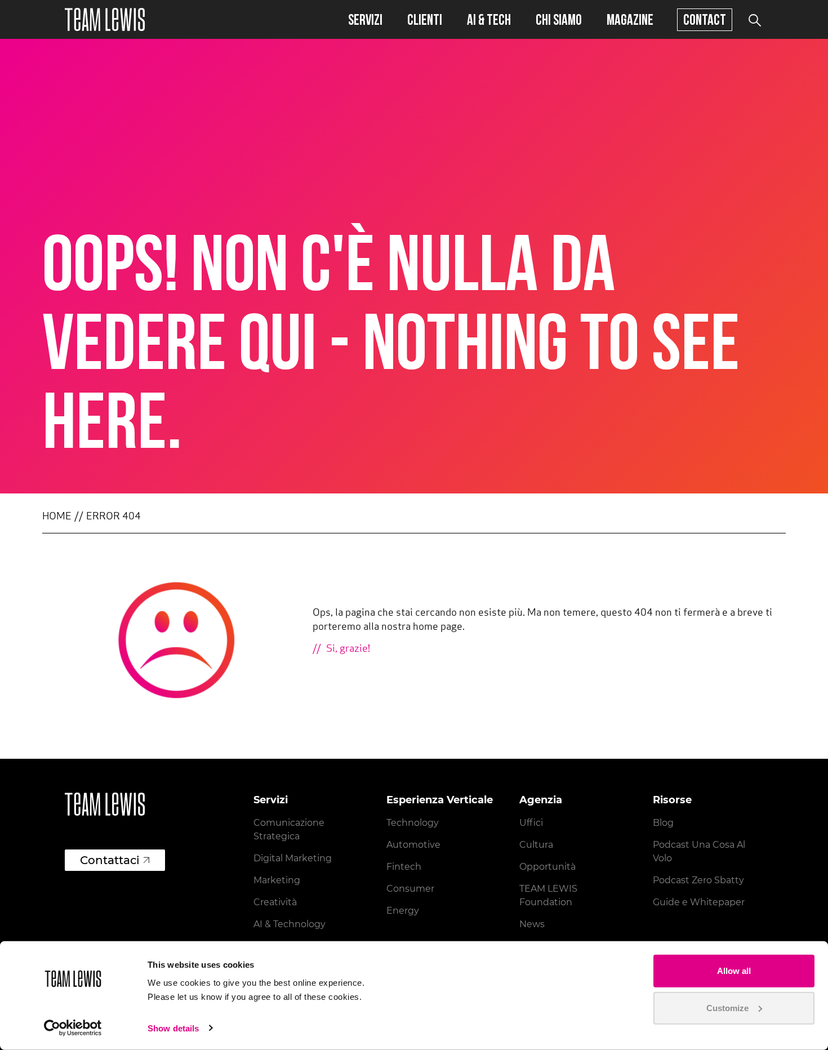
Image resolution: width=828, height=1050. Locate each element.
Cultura (536, 844)
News (532, 924)
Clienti (424, 19)
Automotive (413, 844)
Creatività (275, 902)
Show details (173, 1028)
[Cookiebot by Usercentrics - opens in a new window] (73, 1028)
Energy (402, 910)
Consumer (410, 888)
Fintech (403, 866)
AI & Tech (489, 19)
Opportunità (547, 866)
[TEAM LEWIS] (105, 19)
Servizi (365, 19)
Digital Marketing (292, 858)
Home (57, 517)
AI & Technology (289, 924)
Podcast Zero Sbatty (698, 880)
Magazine (630, 19)
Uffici (531, 822)
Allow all (734, 971)
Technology (412, 822)
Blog (663, 822)
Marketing (276, 880)
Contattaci (110, 860)
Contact (704, 19)
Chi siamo (559, 19)
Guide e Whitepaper (699, 902)
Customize (727, 1007)
